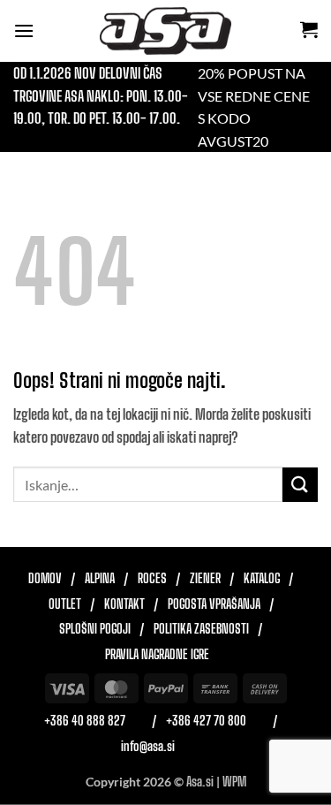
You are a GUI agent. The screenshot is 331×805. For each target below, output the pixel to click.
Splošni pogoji (95, 629)
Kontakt (124, 604)
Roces (152, 579)
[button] (23, 30)
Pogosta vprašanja (214, 604)
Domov (45, 579)
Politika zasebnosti (201, 629)
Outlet (65, 604)
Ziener (205, 579)
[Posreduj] (300, 484)
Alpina (100, 579)
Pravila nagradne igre (157, 655)
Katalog (262, 579)
